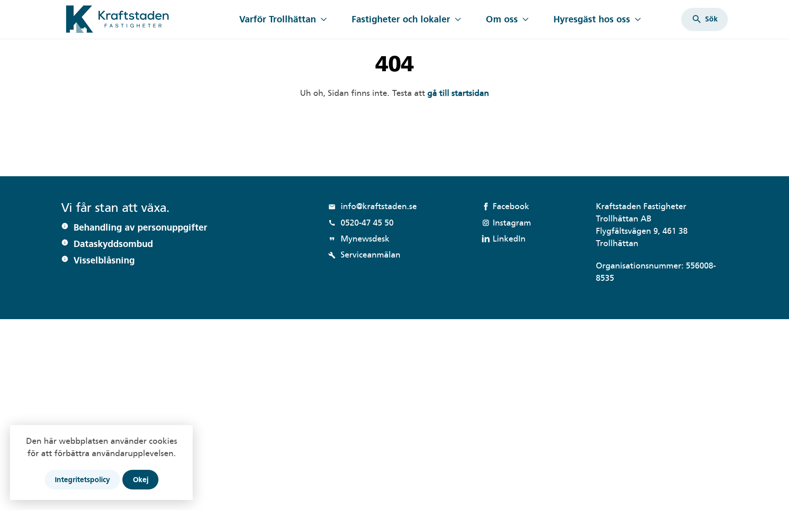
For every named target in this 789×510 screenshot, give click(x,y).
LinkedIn (509, 238)
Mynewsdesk (358, 238)
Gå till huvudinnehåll (101, 6)
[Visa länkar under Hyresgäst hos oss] (637, 19)
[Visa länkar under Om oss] (525, 19)
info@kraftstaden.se (372, 206)
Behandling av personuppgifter (140, 227)
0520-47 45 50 (361, 222)
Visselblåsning (104, 260)
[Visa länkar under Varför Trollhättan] (323, 19)
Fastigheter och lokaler (401, 19)
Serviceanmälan (364, 254)
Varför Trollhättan (277, 19)
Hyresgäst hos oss (591, 19)
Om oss (502, 19)
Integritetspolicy (82, 479)
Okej (140, 479)
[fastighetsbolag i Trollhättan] (144, 19)
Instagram (512, 222)
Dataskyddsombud (113, 243)
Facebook (511, 206)
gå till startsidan (440, 93)
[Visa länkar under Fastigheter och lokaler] (457, 19)
